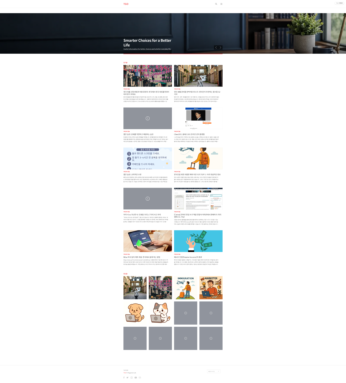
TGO (125, 4)
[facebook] (123, 378)
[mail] (140, 378)
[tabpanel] (173, 33)
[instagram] (132, 378)
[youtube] (136, 378)
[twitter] (127, 378)
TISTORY (125, 370)
